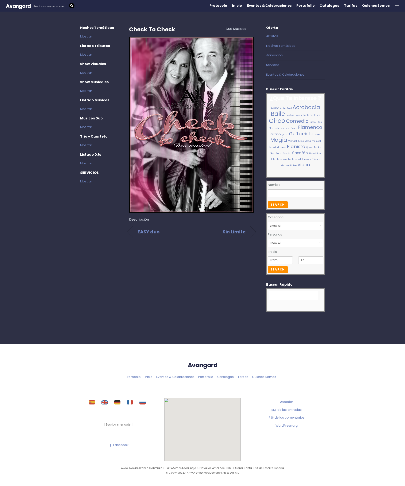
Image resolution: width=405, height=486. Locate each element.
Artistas (272, 36)
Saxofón (300, 152)
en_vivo (285, 128)
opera (283, 147)
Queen (309, 147)
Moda (308, 141)
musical (316, 141)
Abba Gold (286, 108)
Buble (306, 115)
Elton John (274, 128)
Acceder (286, 402)
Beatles (290, 115)
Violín (303, 165)
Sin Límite (234, 232)
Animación (274, 55)
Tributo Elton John (302, 159)
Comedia (297, 121)
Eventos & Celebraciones (269, 5)
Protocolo (218, 5)
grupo (285, 134)
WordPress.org (286, 425)
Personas (275, 234)
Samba (287, 153)
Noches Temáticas (280, 46)
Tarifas (350, 5)
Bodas (298, 115)
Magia (278, 140)
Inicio (237, 5)
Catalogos (329, 5)
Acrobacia (306, 107)
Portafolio (305, 5)
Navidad (274, 147)
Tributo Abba (284, 159)
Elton (319, 122)
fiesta (294, 128)
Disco (313, 122)
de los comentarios (287, 417)
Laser (317, 134)
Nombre (274, 185)
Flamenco (310, 127)
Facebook (120, 445)
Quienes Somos (376, 5)
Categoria (276, 217)
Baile (278, 114)
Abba (275, 108)
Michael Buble (296, 141)
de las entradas (286, 410)
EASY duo (148, 232)
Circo (277, 120)
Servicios (272, 65)
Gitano (275, 134)
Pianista (296, 146)
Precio (272, 252)
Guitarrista (301, 134)
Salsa (279, 153)
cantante (315, 115)
